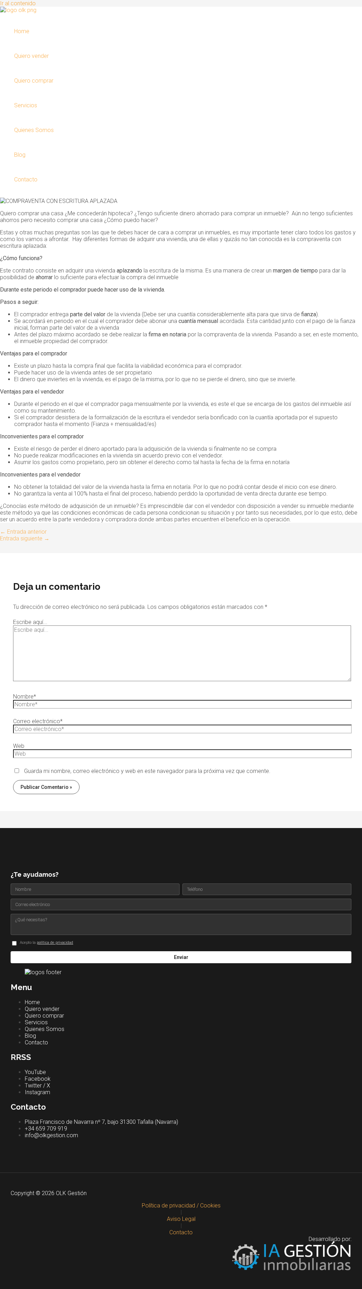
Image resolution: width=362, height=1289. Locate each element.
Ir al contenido (18, 3)
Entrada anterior (23, 531)
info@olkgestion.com (51, 1135)
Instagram (37, 1092)
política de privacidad (55, 942)
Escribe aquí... (30, 622)
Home (21, 31)
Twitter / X (37, 1085)
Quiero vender (31, 56)
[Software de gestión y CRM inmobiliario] (181, 1260)
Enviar (181, 957)
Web (18, 746)
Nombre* (24, 696)
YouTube (35, 1072)
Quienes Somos (34, 130)
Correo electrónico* (38, 721)
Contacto (25, 179)
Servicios (25, 105)
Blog (19, 154)
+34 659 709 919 (46, 1128)
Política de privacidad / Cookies (181, 1205)
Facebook (38, 1078)
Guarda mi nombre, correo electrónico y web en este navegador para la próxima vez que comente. (147, 771)
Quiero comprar (33, 80)
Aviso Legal (181, 1219)
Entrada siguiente (24, 538)
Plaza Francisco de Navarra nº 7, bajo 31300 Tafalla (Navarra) (101, 1122)
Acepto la (46, 942)
